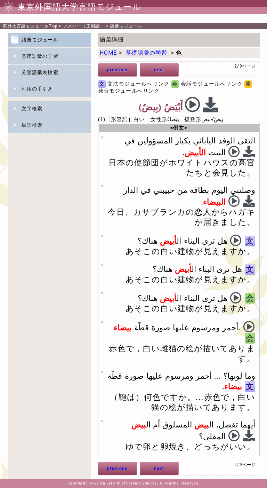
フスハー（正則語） (84, 26)
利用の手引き (37, 89)
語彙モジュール (126, 26)
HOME (108, 52)
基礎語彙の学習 (40, 56)
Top (30, 26)
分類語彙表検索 (40, 72)
